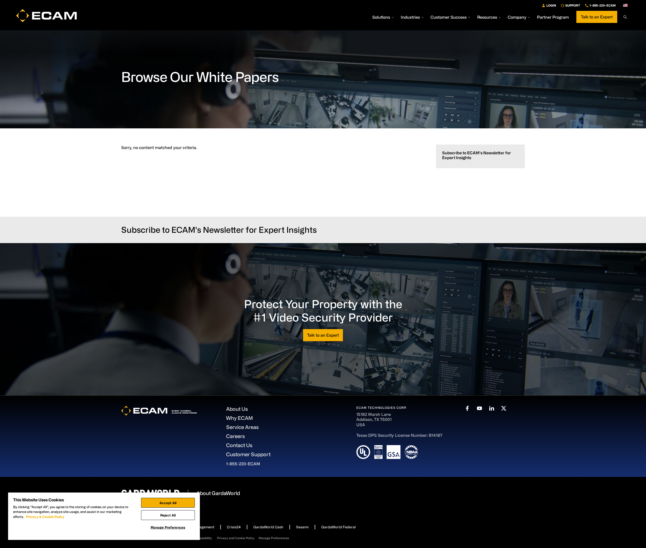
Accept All (167, 503)
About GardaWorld (218, 493)
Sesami (302, 527)
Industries (410, 17)
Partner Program (553, 17)
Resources (487, 17)
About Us (237, 409)
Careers (235, 436)
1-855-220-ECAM (602, 5)
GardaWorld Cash (268, 527)
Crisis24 (234, 527)
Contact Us (239, 445)
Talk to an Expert (597, 17)
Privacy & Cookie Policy (45, 516)
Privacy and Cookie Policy (236, 538)
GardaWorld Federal (338, 527)
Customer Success (448, 17)
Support (572, 5)
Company (517, 17)
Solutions (381, 17)
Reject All (168, 515)
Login (551, 5)
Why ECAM (239, 418)
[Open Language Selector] (625, 5)
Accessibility (203, 538)
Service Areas (242, 427)
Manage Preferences (274, 538)
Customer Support (248, 454)
